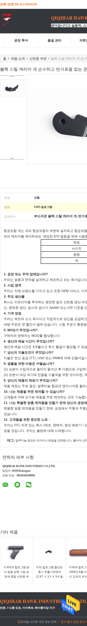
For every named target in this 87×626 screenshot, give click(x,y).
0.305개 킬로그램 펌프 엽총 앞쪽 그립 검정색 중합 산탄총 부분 (16, 574)
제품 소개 (18, 58)
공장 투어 (21, 40)
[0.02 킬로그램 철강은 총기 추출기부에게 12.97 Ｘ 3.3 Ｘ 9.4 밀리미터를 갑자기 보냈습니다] (49, 552)
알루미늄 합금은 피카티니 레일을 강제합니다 (43, 440)
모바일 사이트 (29, 621)
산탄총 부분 (38, 58)
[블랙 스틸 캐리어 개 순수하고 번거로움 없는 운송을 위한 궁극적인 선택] (12, 88)
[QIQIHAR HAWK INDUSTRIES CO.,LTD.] (25, 21)
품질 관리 (54, 40)
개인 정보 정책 (48, 621)
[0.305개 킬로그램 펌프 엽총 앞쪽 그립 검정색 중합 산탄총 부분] (16, 552)
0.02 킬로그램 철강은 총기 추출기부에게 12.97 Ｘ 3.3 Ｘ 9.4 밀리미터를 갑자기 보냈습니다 (49, 577)
